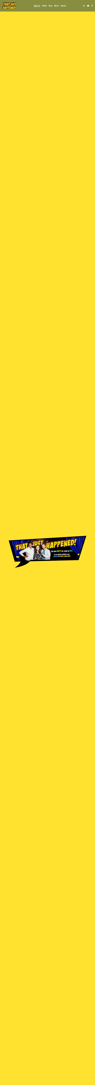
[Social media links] (84, 6)
